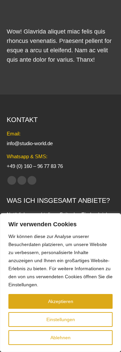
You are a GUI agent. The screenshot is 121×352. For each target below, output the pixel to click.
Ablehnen (60, 337)
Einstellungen (60, 319)
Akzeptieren (60, 301)
